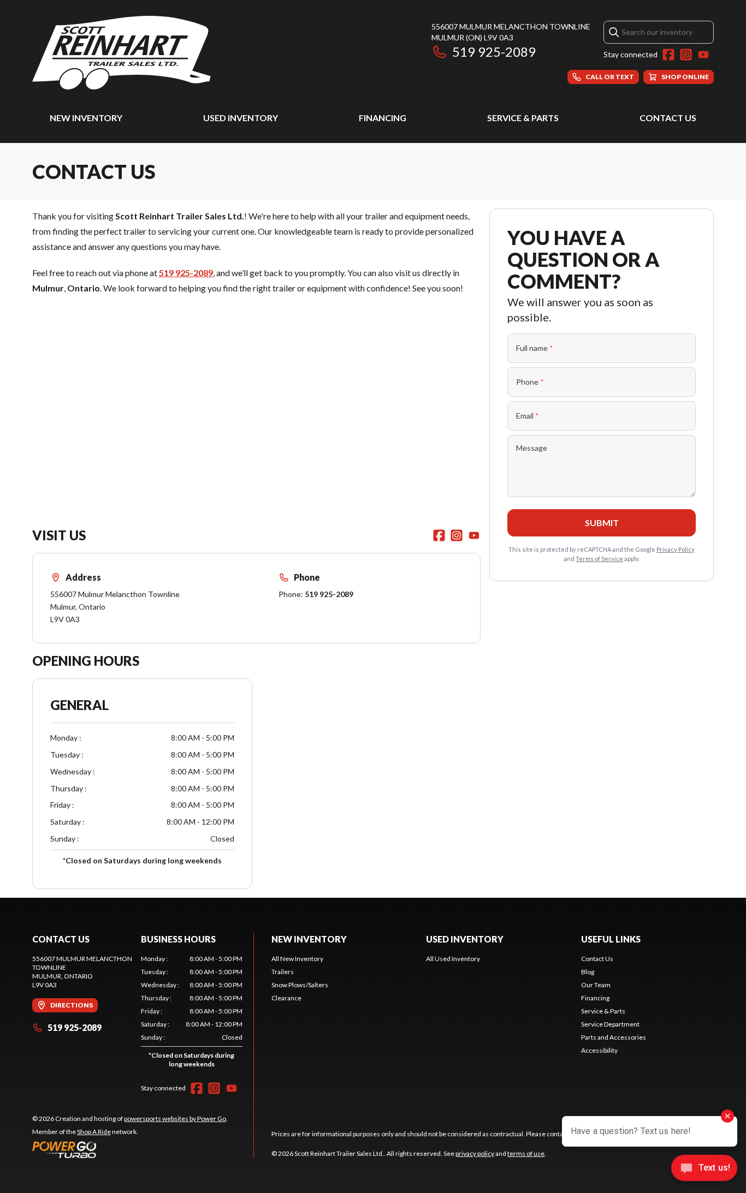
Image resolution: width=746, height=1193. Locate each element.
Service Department (610, 1024)
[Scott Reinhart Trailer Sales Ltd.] (121, 53)
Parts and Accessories (613, 1037)
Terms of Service (599, 558)
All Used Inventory (453, 959)
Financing (382, 117)
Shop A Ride (94, 1132)
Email (527, 415)
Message (531, 447)
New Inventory (86, 117)
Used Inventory (240, 117)
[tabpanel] (192, 1014)
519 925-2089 (494, 51)
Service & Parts (523, 117)
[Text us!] (704, 1169)
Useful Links (611, 939)
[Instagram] (685, 54)
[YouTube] (703, 54)
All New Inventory (297, 959)
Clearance (286, 998)
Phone (530, 381)
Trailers (282, 972)
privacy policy (474, 1153)
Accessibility (599, 1050)
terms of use (525, 1153)
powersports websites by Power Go (175, 1118)
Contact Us (668, 117)
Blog (587, 972)
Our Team (596, 985)
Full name (534, 348)
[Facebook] (668, 54)
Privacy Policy (675, 549)
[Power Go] (130, 1149)
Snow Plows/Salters (299, 985)
